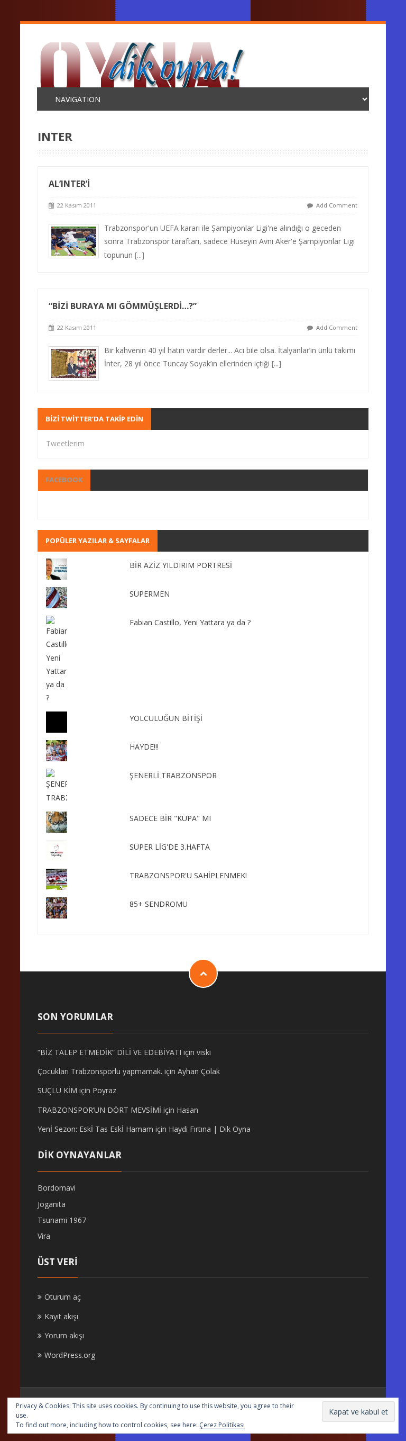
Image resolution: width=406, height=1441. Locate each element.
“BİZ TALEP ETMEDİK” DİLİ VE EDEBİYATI (109, 1052)
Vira (44, 1236)
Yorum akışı (64, 1335)
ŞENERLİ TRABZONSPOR (173, 775)
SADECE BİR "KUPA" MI (170, 818)
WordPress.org (69, 1355)
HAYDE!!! (144, 747)
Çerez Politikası (222, 1424)
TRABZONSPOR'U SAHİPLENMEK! (188, 875)
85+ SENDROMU (159, 904)
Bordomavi (57, 1188)
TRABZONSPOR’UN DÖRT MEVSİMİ (99, 1110)
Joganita (52, 1204)
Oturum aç (62, 1297)
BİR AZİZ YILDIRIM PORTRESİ (181, 565)
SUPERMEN (150, 594)
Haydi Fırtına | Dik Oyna (210, 1129)
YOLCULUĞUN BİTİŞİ (166, 718)
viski (204, 1052)
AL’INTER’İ (69, 184)
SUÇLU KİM (57, 1090)
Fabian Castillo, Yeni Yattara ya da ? (190, 622)
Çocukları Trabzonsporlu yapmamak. (100, 1071)
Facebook (63, 479)
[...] (139, 255)
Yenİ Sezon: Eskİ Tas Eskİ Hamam (95, 1129)
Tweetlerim (65, 443)
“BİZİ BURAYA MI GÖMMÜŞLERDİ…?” (123, 306)
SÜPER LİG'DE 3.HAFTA (170, 847)
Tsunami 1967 (62, 1220)
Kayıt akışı (61, 1316)
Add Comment (336, 205)
